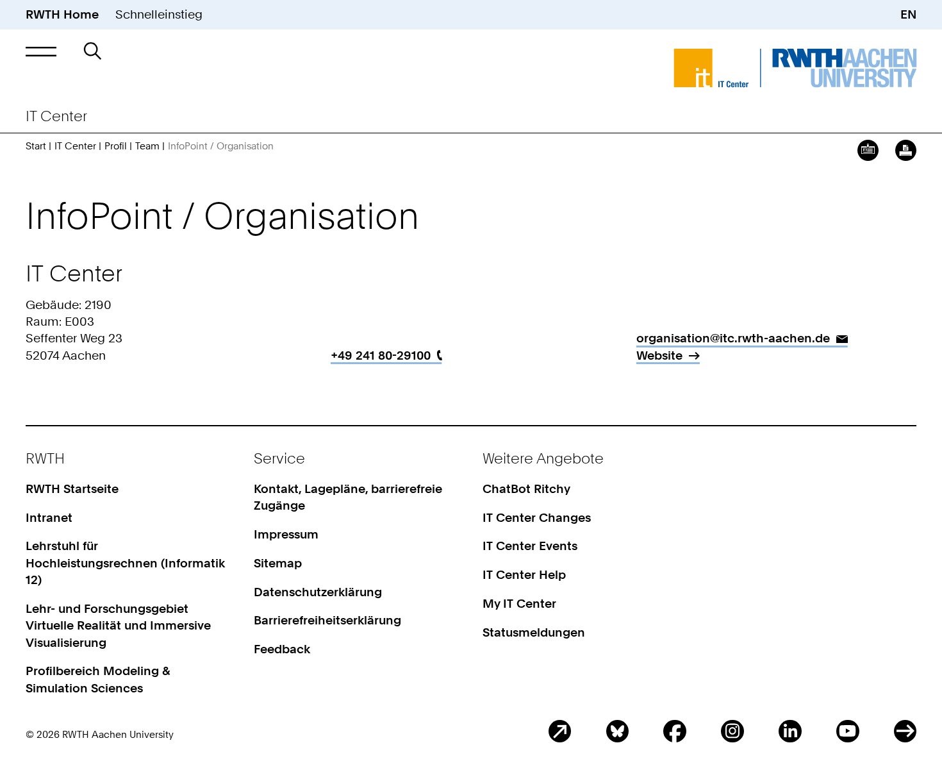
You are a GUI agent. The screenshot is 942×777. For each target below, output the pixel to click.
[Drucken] (905, 150)
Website (659, 355)
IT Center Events (530, 546)
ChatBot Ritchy (526, 488)
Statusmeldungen (534, 632)
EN (908, 14)
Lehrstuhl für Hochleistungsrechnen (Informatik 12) (125, 563)
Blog (560, 731)
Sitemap (278, 563)
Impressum (286, 534)
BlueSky (617, 731)
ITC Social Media (905, 731)
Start (36, 146)
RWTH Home (62, 14)
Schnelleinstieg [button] (158, 14)
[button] (41, 51)
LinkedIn (790, 731)
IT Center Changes (537, 517)
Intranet (49, 517)
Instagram (732, 731)
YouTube (847, 731)
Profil (115, 146)
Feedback (282, 649)
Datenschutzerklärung (318, 592)
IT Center (75, 146)
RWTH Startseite (72, 488)
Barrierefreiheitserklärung (327, 620)
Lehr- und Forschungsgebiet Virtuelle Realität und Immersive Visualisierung (118, 625)
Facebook (674, 731)
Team (147, 146)
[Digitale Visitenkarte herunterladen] (868, 150)
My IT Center (519, 603)
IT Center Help (524, 574)
